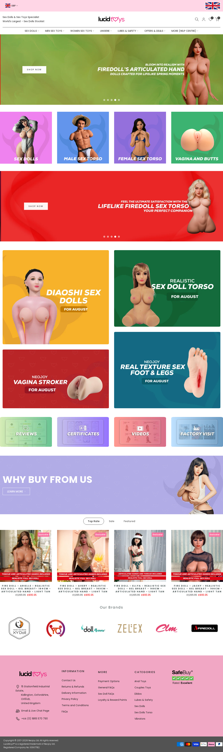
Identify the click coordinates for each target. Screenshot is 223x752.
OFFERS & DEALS (153, 31)
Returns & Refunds (73, 686)
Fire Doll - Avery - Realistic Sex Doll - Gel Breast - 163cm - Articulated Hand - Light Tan (83, 588)
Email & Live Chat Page (35, 710)
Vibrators (139, 718)
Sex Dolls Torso (143, 712)
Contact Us (68, 680)
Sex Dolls (139, 706)
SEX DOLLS (31, 31)
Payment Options (109, 681)
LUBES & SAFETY (127, 31)
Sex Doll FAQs (106, 694)
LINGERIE (105, 31)
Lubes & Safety (143, 700)
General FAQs (106, 687)
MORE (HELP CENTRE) (183, 31)
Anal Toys (140, 681)
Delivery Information (74, 693)
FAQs (65, 711)
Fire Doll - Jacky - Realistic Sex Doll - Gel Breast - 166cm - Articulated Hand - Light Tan (197, 588)
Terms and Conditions (75, 705)
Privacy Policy (70, 699)
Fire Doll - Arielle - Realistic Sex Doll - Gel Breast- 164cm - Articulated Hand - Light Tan (26, 588)
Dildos (138, 694)
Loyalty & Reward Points (112, 700)
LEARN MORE (15, 491)
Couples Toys (142, 687)
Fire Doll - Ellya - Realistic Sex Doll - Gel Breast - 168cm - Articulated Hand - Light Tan (140, 588)
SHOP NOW (33, 69)
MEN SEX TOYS (53, 31)
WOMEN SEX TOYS (81, 31)
